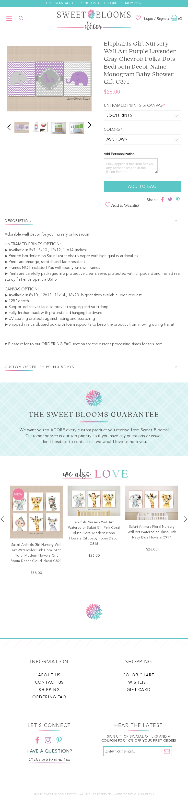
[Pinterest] (59, 740)
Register (163, 18)
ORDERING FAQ (56, 344)
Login (148, 18)
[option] (49, 79)
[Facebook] (37, 740)
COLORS (113, 130)
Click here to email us (49, 759)
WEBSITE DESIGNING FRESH (134, 794)
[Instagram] (48, 740)
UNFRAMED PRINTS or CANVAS (134, 106)
